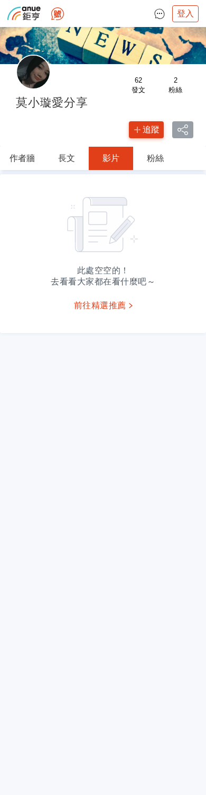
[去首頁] (57, 13)
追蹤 (151, 129)
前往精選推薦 (100, 305)
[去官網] (24, 13)
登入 (185, 13)
